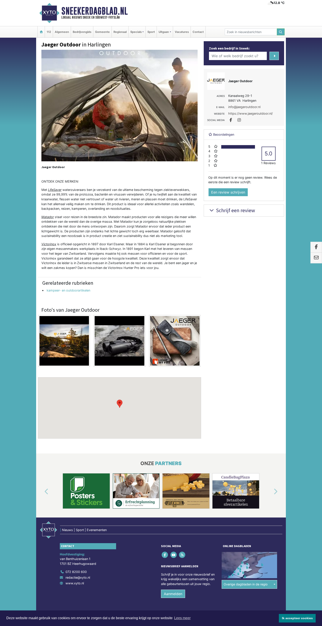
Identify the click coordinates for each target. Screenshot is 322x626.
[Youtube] (174, 555)
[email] (316, 258)
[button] (119, 404)
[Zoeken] (281, 31)
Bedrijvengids (82, 32)
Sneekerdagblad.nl (94, 11)
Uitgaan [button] (164, 32)
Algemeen (62, 32)
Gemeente (102, 32)
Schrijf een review (235, 210)
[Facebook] (165, 555)
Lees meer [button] (182, 618)
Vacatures (182, 32)
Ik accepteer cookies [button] (297, 618)
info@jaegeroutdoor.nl (244, 107)
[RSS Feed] (182, 555)
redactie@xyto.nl (77, 577)
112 (49, 32)
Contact (198, 32)
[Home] (41, 31)
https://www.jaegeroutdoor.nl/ (250, 113)
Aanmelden (173, 594)
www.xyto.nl (74, 583)
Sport (151, 32)
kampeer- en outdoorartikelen (68, 290)
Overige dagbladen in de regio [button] (246, 584)
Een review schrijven (228, 192)
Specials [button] (136, 32)
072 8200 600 (76, 572)
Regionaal (120, 32)
